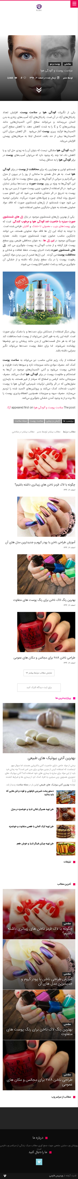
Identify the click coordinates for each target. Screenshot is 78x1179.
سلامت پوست (36, 421)
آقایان (26, 226)
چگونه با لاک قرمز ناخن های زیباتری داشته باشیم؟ (45, 485)
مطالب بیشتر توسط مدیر (48, 432)
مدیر (65, 77)
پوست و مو (55, 64)
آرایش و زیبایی (53, 421)
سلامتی (67, 64)
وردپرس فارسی (56, 1176)
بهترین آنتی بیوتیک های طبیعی (54, 785)
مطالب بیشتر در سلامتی (23, 432)
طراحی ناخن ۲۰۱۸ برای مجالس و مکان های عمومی (44, 658)
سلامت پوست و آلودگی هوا (48, 407)
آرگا (9, 407)
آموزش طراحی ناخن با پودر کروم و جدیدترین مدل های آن (40, 542)
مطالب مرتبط (69, 432)
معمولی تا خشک (41, 226)
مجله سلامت (21, 421)
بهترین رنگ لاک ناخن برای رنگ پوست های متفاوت (44, 600)
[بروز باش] (39, 4)
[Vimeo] (39, 1162)
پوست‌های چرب (61, 226)
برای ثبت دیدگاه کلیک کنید (39, 687)
